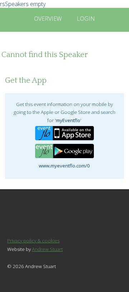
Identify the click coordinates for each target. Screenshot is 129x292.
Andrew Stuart (47, 249)
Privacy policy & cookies (33, 240)
